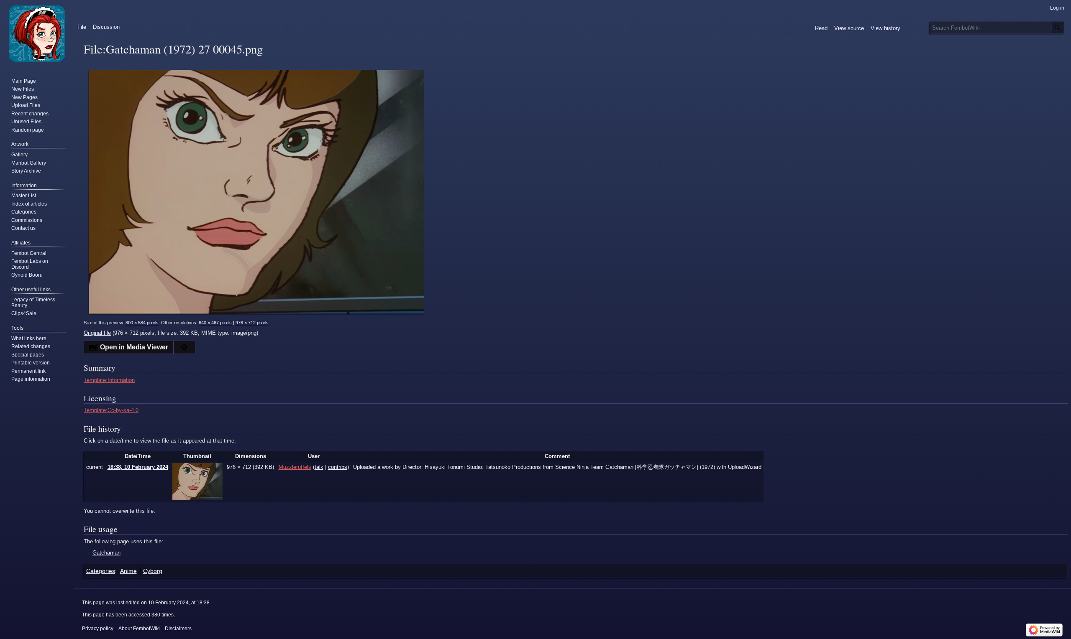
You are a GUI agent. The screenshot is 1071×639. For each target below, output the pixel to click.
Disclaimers (178, 628)
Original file (97, 333)
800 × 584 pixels (142, 322)
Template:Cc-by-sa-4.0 (111, 410)
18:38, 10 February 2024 (138, 467)
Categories (100, 571)
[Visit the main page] (36, 33)
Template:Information (109, 380)
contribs (337, 467)
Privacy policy (97, 628)
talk (319, 467)
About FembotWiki (139, 628)
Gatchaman (106, 553)
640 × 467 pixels (215, 322)
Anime (128, 571)
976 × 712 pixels (252, 322)
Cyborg (152, 571)
